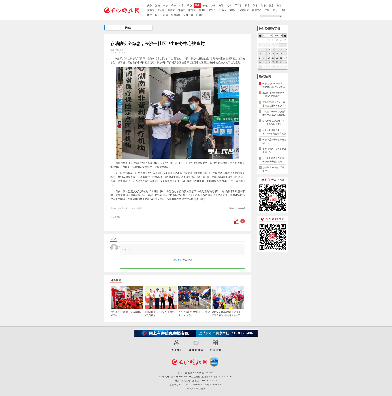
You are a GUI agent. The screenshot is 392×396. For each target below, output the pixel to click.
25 (264, 62)
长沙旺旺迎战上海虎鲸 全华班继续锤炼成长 (274, 160)
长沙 (165, 5)
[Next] (285, 36)
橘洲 (283, 10)
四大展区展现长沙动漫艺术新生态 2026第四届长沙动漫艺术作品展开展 (274, 113)
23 (286, 58)
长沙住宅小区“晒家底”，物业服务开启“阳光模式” (273, 85)
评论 (221, 5)
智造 (279, 5)
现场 (189, 5)
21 (277, 58)
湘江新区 (244, 10)
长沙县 (212, 10)
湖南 (157, 5)
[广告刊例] (215, 346)
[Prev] (260, 36)
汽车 (255, 5)
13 (273, 54)
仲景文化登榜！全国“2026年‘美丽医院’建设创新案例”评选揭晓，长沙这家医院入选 (274, 132)
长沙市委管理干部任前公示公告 (274, 141)
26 (269, 62)
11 (265, 54)
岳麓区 (171, 10)
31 (260, 66)
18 (264, 58)
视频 (165, 15)
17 (260, 58)
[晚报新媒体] (196, 346)
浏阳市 (232, 10)
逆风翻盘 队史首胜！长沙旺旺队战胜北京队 (273, 122)
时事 (229, 5)
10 (260, 54)
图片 (157, 15)
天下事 (238, 5)
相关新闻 (116, 280)
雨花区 (191, 10)
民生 (197, 5)
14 (277, 54)
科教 (205, 5)
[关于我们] (177, 346)
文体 (213, 5)
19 (269, 58)
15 (281, 54)
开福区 (181, 10)
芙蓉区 (150, 10)
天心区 (161, 10)
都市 (181, 5)
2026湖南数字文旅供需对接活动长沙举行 (273, 94)
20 (273, 58)
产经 (267, 10)
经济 (173, 5)
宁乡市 (222, 10)
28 (277, 62)
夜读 (149, 15)
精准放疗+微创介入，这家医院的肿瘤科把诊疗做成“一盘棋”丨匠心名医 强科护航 (274, 104)
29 (281, 62)
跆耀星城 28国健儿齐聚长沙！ (273, 169)
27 (273, 62)
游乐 (263, 5)
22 (281, 58)
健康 (271, 5)
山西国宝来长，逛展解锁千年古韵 (274, 150)
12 (269, 54)
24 (260, 62)
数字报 (199, 15)
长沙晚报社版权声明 (236, 208)
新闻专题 (175, 15)
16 (286, 54)
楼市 (247, 5)
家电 (275, 10)
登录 (177, 260)
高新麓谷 (256, 10)
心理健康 (188, 15)
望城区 (202, 10)
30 (286, 62)
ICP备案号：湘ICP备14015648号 (175, 376)
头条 (149, 5)
